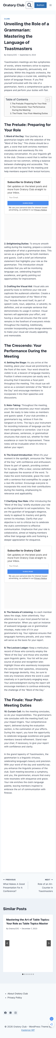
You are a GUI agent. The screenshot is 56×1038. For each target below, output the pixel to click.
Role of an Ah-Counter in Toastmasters (45, 885)
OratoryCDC (12, 55)
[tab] (22, 974)
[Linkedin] (10, 1013)
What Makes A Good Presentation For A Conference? (14, 885)
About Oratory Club (18, 993)
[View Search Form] (29, 5)
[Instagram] (15, 1013)
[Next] (49, 943)
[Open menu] (50, 5)
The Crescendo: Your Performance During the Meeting (28, 108)
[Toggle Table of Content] (46, 100)
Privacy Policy (15, 997)
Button (40, 5)
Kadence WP (28, 1030)
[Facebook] (5, 1013)
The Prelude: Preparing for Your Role (29, 103)
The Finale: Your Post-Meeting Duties (30, 113)
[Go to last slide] (7, 943)
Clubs (7, 19)
